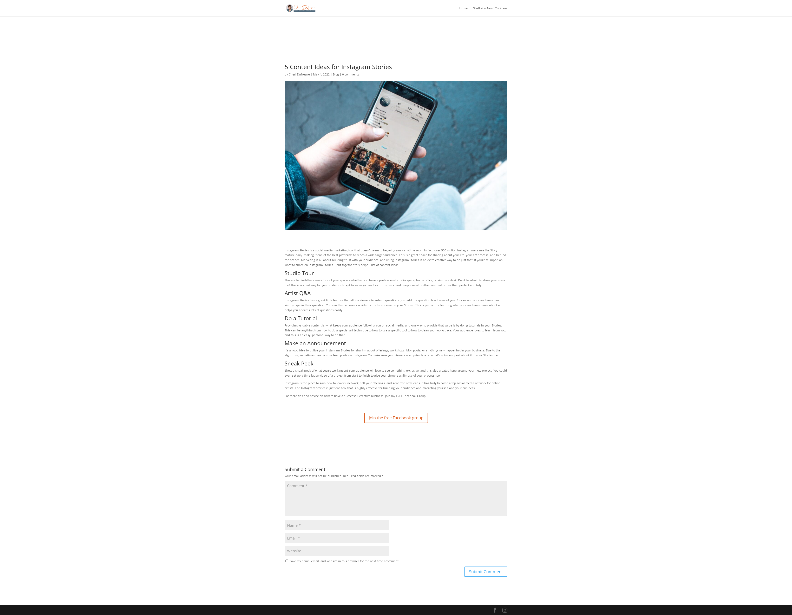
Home (463, 8)
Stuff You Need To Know (490, 8)
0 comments (350, 74)
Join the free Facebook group (396, 418)
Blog (336, 74)
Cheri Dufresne (299, 74)
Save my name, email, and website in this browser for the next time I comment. (344, 561)
